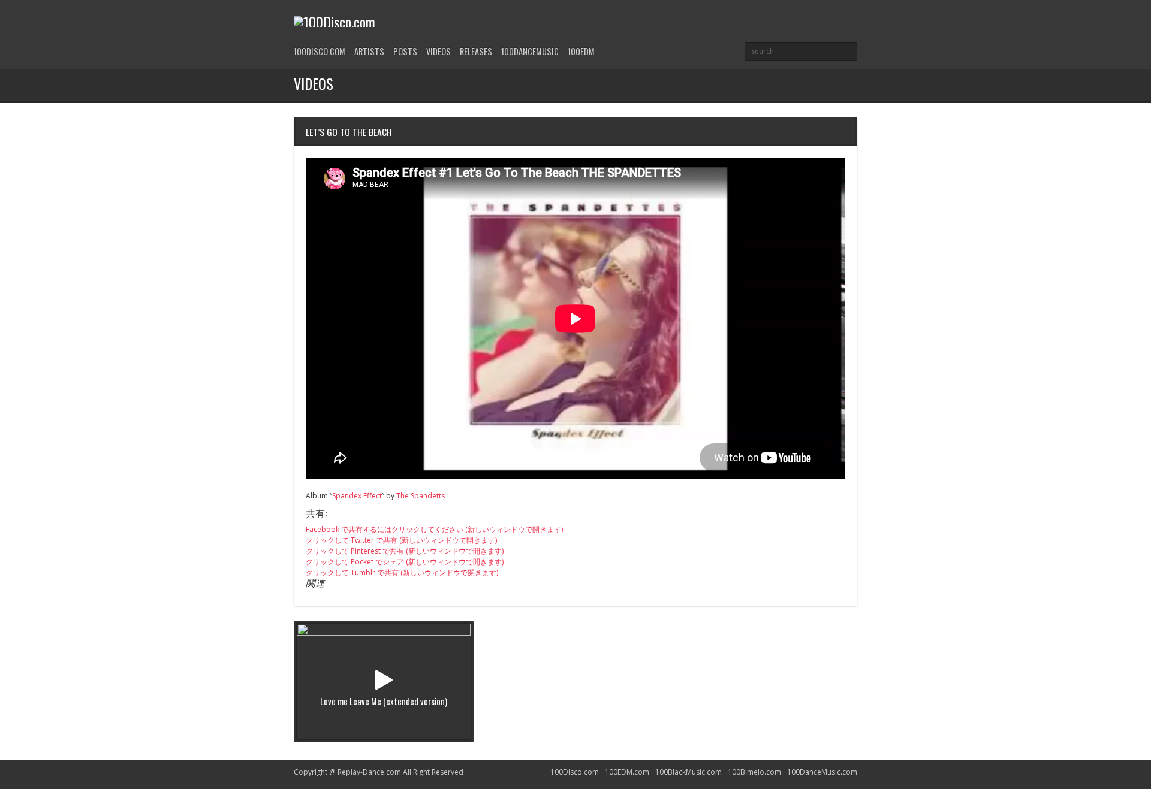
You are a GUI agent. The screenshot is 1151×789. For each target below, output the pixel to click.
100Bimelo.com (754, 772)
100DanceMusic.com (822, 772)
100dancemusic (530, 51)
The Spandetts (420, 496)
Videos (438, 51)
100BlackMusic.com (688, 772)
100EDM (581, 51)
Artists (369, 51)
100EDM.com (627, 772)
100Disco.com (319, 51)
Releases (476, 51)
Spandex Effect (357, 496)
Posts (405, 51)
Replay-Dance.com (369, 772)
